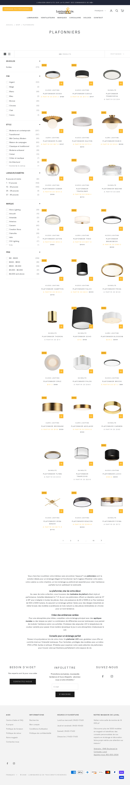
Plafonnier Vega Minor (52, 522)
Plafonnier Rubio (112, 141)
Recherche (34, 720)
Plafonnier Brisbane (52, 426)
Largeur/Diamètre (15, 173)
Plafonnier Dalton (82, 141)
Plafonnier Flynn (52, 474)
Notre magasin (12, 737)
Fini (8, 76)
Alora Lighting (52, 137)
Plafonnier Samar (52, 188)
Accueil (9, 25)
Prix (8, 252)
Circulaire (75, 17)
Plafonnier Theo (82, 239)
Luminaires (33, 17)
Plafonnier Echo (82, 336)
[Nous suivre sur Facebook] (103, 676)
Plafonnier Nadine (112, 188)
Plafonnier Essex (52, 93)
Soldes (87, 17)
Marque (10, 204)
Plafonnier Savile (82, 93)
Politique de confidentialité (40, 733)
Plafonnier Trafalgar (82, 190)
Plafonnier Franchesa (112, 95)
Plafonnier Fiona (112, 521)
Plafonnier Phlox (82, 381)
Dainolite (112, 90)
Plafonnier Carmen (112, 426)
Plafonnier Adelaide (82, 426)
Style (8, 124)
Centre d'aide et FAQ (14, 720)
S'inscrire (65, 694)
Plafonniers (28, 25)
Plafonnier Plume (52, 141)
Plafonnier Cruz (52, 381)
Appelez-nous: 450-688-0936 (106, 754)
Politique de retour (13, 733)
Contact (98, 17)
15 (94, 540)
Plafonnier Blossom (112, 336)
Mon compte (34, 724)
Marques (62, 17)
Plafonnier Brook (112, 381)
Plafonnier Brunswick (112, 240)
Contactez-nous (22, 682)
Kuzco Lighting (52, 90)
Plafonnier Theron (52, 336)
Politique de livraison (14, 729)
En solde (10, 61)
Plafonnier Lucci (112, 474)
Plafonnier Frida (112, 289)
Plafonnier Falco (82, 289)
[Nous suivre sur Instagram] (112, 676)
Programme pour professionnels (17, 9)
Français (99, 10)
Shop (18, 25)
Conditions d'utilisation (38, 729)
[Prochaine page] (101, 540)
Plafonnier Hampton (52, 289)
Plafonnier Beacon (82, 521)
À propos (9, 724)
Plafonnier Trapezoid (82, 475)
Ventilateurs (48, 17)
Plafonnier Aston (52, 239)
